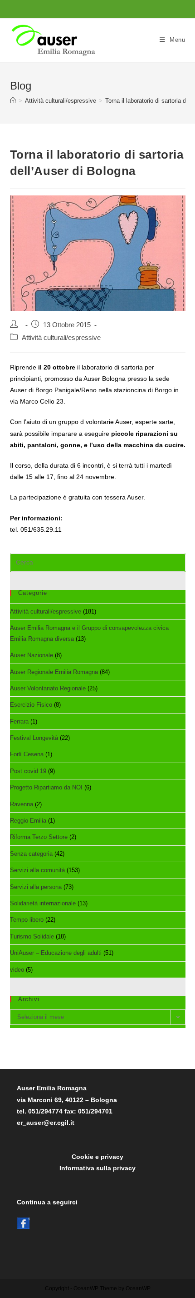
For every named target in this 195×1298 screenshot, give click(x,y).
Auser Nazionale (31, 655)
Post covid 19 (28, 771)
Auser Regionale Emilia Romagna (54, 672)
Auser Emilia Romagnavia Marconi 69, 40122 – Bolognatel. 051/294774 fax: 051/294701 (67, 1099)
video (17, 969)
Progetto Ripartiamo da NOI (46, 787)
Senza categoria (31, 853)
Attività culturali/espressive (61, 337)
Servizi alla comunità (37, 870)
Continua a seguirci (47, 1202)
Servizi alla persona (36, 887)
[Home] (13, 100)
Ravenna (21, 804)
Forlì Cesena (27, 754)
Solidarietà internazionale (43, 903)
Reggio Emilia (28, 820)
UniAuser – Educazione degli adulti (56, 952)
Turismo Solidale (32, 936)
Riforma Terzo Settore (39, 837)
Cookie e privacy (97, 1156)
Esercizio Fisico (31, 704)
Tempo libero (27, 919)
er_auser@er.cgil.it (45, 1122)
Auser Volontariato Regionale (48, 688)
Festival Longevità (34, 737)
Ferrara (19, 721)
